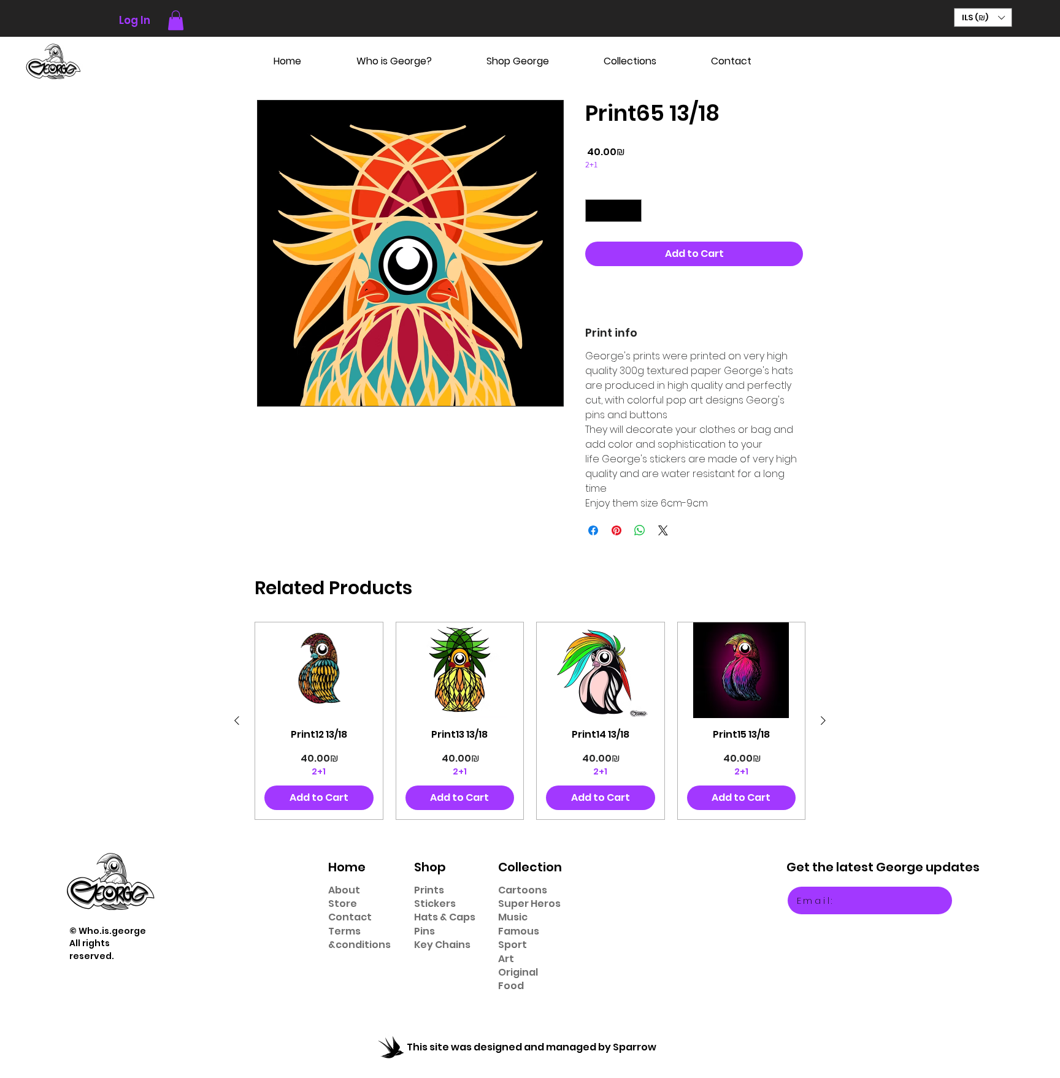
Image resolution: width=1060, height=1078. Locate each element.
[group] (530, 720)
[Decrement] (594, 210)
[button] (175, 20)
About (344, 890)
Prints (429, 890)
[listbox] (983, 17)
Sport (512, 945)
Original (518, 972)
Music (513, 917)
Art (506, 959)
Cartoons (522, 890)
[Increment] (632, 210)
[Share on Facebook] (593, 530)
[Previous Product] (236, 720)
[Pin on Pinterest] (616, 530)
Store (342, 903)
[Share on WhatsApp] (639, 530)
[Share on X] (663, 530)
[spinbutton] (613, 210)
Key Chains (442, 945)
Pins (424, 931)
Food (511, 986)
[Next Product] (823, 720)
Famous (518, 931)
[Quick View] (319, 670)
